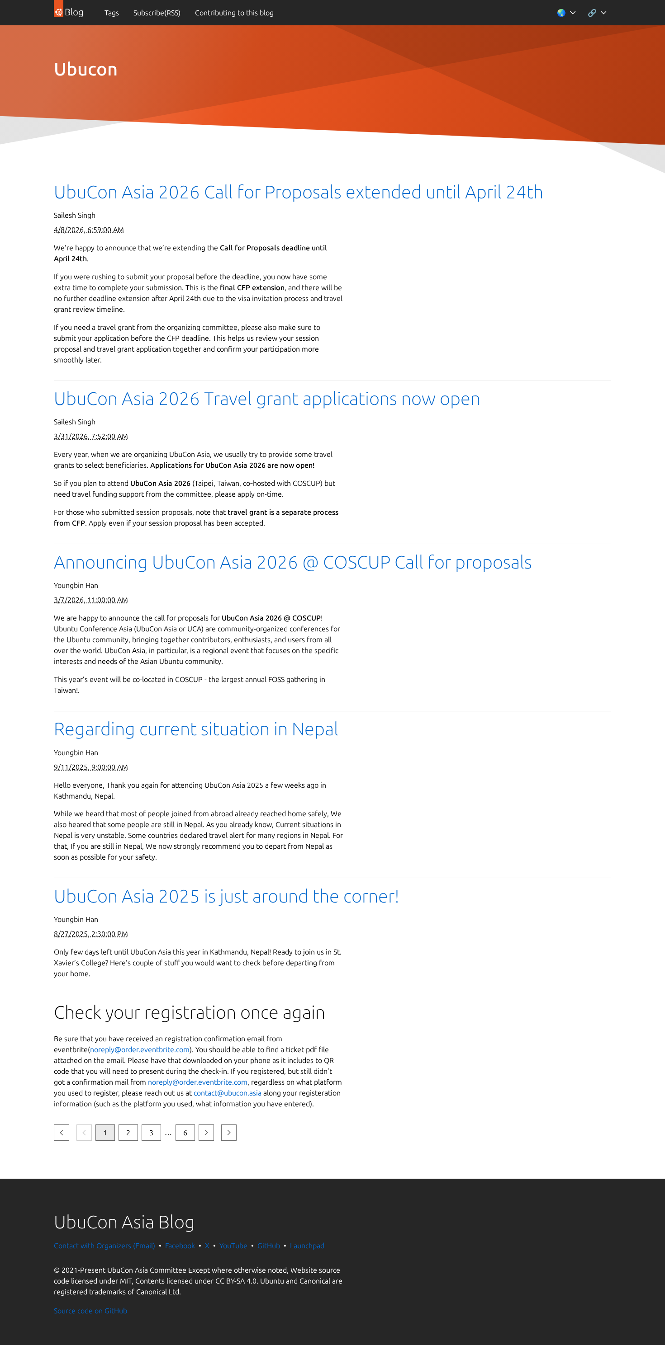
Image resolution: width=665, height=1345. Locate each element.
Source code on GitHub (90, 1311)
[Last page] (229, 1132)
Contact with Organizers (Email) (104, 1246)
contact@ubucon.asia (227, 1093)
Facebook (180, 1246)
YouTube (233, 1246)
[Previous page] (61, 1132)
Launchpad (307, 1246)
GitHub (268, 1246)
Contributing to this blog (234, 13)
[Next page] (206, 1132)
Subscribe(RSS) (156, 13)
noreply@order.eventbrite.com (140, 1049)
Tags (111, 13)
